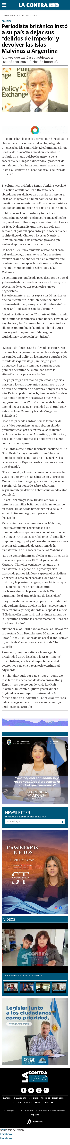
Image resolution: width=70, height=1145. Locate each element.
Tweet (3, 1130)
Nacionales (58, 1098)
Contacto (50, 1102)
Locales (7, 1098)
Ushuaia (33, 1098)
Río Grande (20, 1098)
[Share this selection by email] (1, 1138)
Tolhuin (45, 1098)
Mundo (27, 1102)
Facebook (6, 1134)
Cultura (16, 1102)
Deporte (38, 1102)
